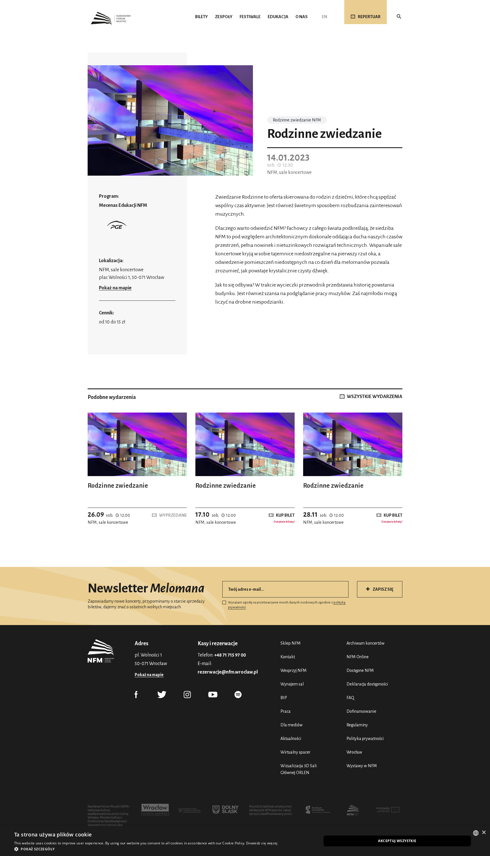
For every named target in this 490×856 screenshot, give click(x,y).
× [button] (483, 832)
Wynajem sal (292, 684)
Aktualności (290, 738)
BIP (283, 697)
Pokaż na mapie (115, 288)
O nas (301, 16)
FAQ (350, 697)
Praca (285, 711)
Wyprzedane (173, 515)
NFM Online (358, 657)
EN (324, 16)
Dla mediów (291, 725)
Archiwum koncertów (366, 643)
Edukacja (278, 16)
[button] (145, 849)
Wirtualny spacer (295, 752)
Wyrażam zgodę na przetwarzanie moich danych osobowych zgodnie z (286, 605)
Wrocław (354, 752)
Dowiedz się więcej (261, 843)
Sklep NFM (290, 643)
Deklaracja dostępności (367, 684)
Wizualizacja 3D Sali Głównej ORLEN (298, 769)
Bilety (201, 16)
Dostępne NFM (360, 670)
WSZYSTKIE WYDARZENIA (374, 396)
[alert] (245, 841)
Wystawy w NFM (362, 766)
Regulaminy (357, 725)
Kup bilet (285, 515)
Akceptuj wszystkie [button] (397, 840)
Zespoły (224, 16)
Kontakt (287, 657)
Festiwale (250, 16)
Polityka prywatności (365, 738)
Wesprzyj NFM (293, 670)
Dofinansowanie (361, 711)
